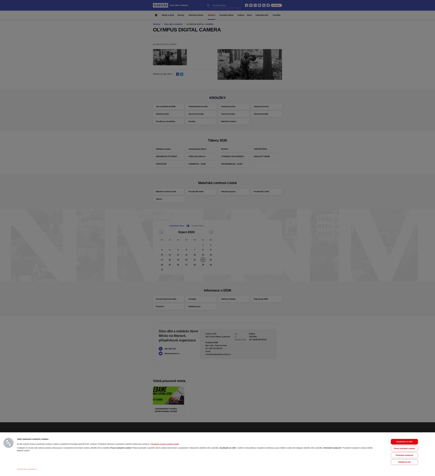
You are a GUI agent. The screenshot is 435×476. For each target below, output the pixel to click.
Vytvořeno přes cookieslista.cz (27, 469)
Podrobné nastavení (404, 455)
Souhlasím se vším (404, 442)
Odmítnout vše (404, 462)
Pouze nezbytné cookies (404, 448)
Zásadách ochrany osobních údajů (165, 444)
